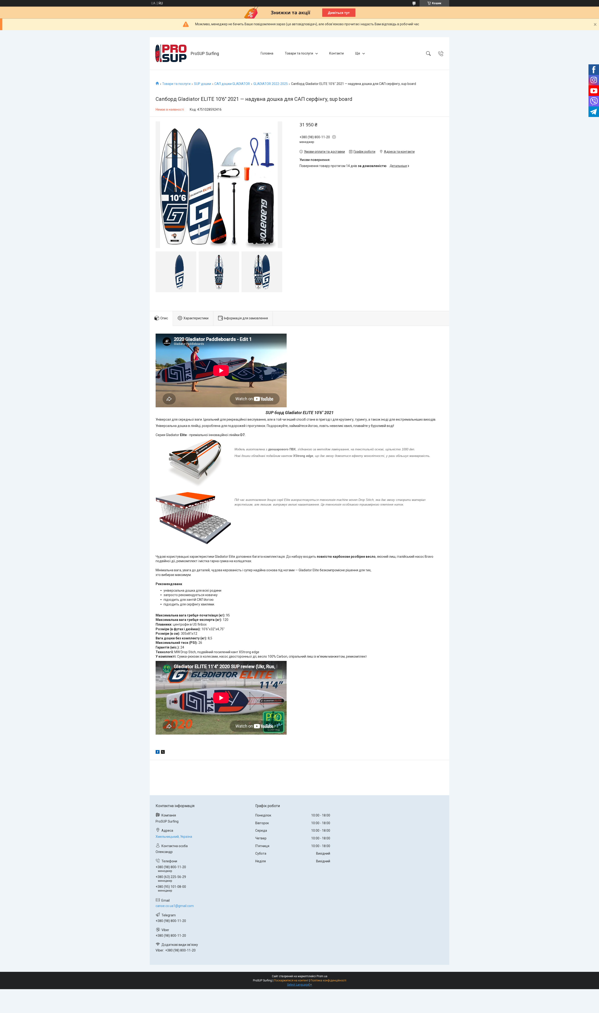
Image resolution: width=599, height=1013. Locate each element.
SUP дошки (202, 84)
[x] (163, 752)
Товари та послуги (299, 53)
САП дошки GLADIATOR (232, 84)
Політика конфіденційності (328, 980)
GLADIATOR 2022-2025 (270, 84)
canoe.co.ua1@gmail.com (175, 906)
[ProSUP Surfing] (170, 53)
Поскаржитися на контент (291, 980)
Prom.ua (322, 976)
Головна (267, 53)
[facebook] (158, 752)
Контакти (336, 53)
